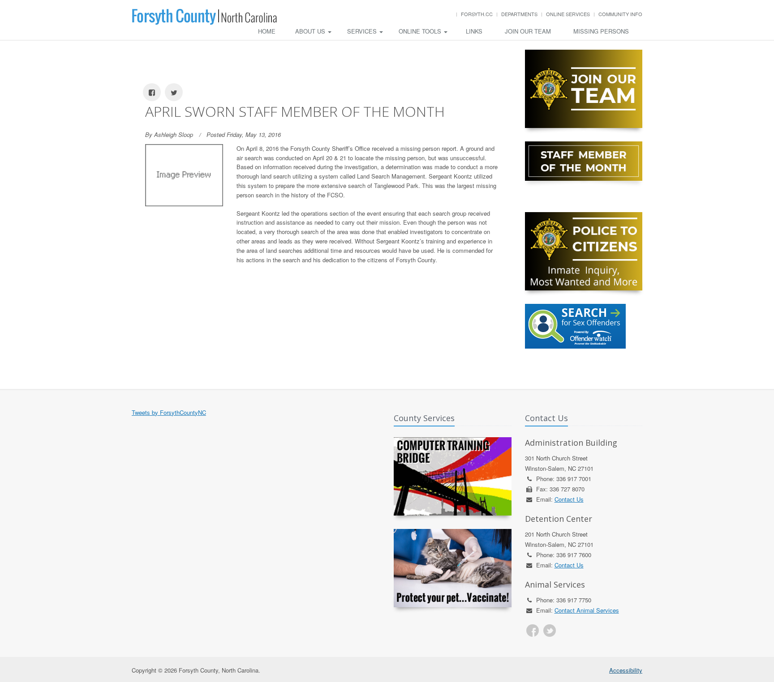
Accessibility (625, 670)
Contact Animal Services (587, 610)
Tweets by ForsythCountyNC (169, 412)
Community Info (620, 13)
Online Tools (421, 31)
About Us (311, 31)
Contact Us (569, 499)
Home (266, 31)
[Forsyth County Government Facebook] (532, 630)
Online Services (568, 13)
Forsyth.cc (477, 13)
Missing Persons (601, 31)
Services (362, 31)
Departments (519, 13)
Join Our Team (528, 31)
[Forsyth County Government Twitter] (549, 630)
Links (474, 31)
